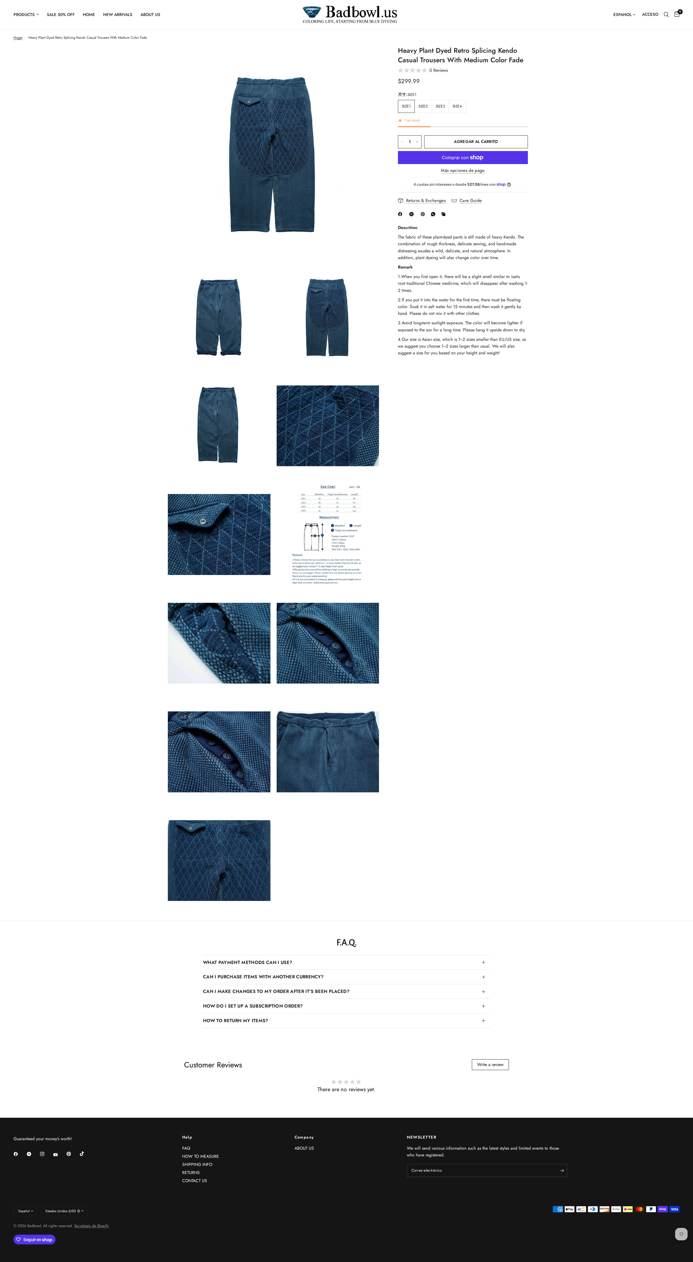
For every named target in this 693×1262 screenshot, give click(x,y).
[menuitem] (28, 15)
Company (304, 1137)
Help (187, 1137)
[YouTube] (59, 1155)
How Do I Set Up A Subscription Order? (253, 1006)
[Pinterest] (424, 214)
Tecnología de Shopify (91, 1225)
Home (89, 15)
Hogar (18, 37)
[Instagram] (46, 1154)
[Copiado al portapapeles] (444, 214)
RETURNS (191, 1172)
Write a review (490, 1064)
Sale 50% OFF (61, 15)
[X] (412, 214)
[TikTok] (86, 1154)
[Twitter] (33, 1154)
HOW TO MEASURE (200, 1156)
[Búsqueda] (666, 14)
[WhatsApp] (434, 214)
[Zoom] (370, 57)
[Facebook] (401, 214)
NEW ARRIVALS (117, 15)
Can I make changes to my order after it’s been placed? (276, 991)
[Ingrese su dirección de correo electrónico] (561, 1170)
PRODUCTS (24, 15)
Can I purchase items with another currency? (263, 976)
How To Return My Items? (235, 1020)
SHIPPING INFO (197, 1164)
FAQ (186, 1148)
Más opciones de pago (463, 170)
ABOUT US (150, 15)
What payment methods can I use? (247, 962)
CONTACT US (194, 1181)
